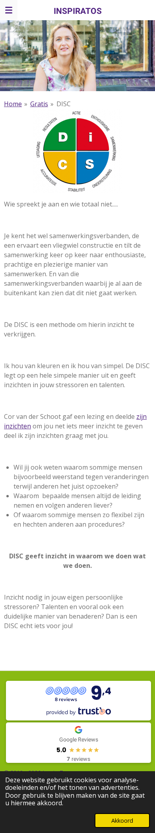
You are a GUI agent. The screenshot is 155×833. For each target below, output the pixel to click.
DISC (63, 103)
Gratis (39, 103)
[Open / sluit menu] (8, 10)
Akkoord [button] (122, 820)
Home (13, 103)
